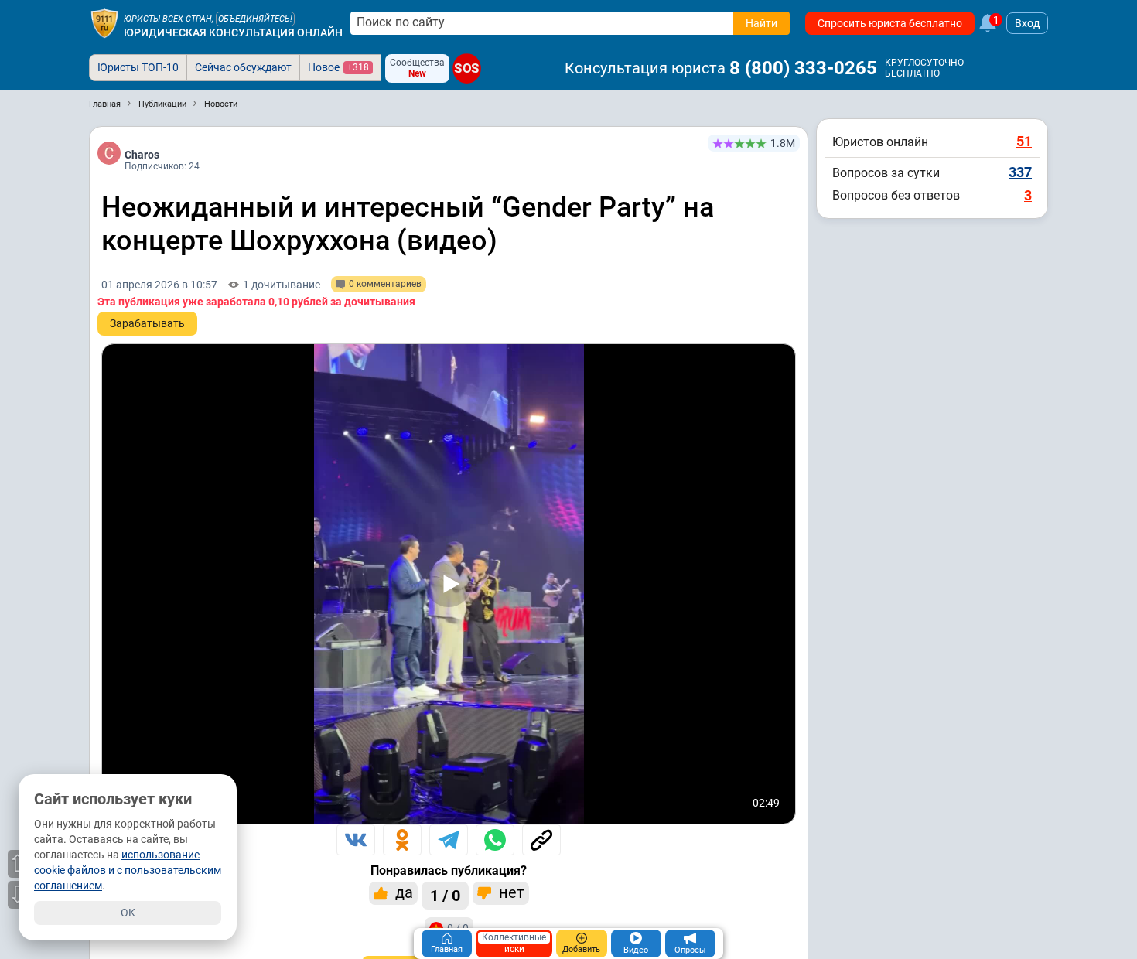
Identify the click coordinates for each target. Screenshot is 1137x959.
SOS (467, 68)
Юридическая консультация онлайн (233, 32)
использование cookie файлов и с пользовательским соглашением (127, 870)
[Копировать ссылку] (541, 839)
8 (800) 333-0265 (803, 68)
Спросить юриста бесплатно (890, 23)
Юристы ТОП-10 (138, 67)
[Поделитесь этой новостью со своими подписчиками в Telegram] (448, 839)
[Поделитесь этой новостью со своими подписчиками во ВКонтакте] (355, 839)
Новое (338, 67)
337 (1020, 172)
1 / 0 (445, 895)
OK (128, 912)
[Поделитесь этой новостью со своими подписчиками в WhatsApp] (495, 839)
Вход (1027, 23)
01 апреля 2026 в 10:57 (159, 284)
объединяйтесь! (255, 19)
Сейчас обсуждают (243, 67)
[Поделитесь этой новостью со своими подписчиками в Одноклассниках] (402, 839)
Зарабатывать (147, 323)
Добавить (581, 949)
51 (1024, 141)
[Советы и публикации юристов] (104, 23)
